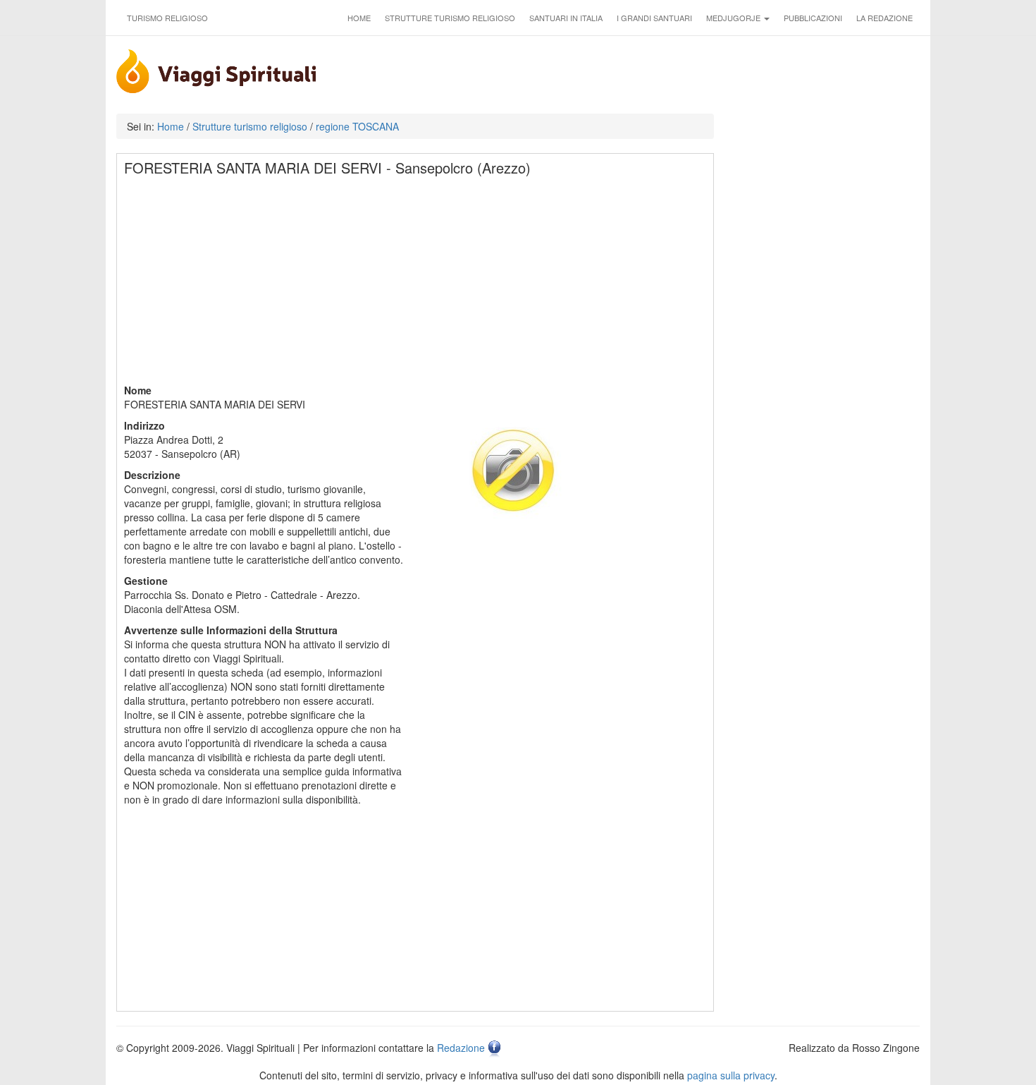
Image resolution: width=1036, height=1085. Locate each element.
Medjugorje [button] (734, 17)
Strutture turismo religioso (450, 17)
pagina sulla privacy (731, 1075)
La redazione (884, 17)
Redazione (461, 1048)
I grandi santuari (654, 17)
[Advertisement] (415, 284)
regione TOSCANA (357, 126)
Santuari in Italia (566, 17)
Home (359, 17)
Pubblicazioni (813, 17)
